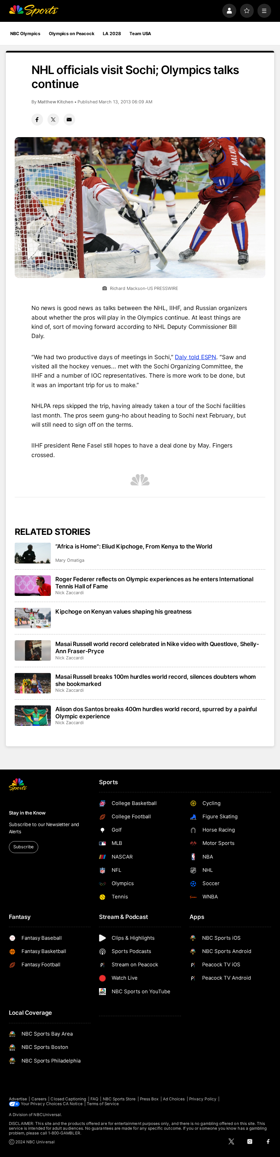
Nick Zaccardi (69, 592)
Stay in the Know (27, 813)
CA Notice (73, 1103)
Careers (38, 1099)
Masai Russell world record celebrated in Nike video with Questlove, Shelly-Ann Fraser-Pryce (157, 647)
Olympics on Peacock (71, 33)
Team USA (140, 33)
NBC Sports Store (119, 1099)
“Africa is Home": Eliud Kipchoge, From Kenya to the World (133, 546)
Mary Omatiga (69, 560)
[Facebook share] (37, 119)
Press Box (149, 1099)
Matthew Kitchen (55, 101)
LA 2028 (112, 33)
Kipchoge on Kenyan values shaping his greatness (123, 611)
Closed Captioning (68, 1099)
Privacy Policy (202, 1099)
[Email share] (69, 119)
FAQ (94, 1099)
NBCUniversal (47, 1114)
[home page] (33, 11)
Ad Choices (174, 1099)
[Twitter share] (53, 119)
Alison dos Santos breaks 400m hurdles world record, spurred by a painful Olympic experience (156, 712)
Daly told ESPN (195, 357)
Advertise (18, 1099)
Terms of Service (103, 1103)
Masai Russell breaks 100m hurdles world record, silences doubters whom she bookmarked (155, 680)
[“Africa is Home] (33, 553)
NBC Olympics (25, 33)
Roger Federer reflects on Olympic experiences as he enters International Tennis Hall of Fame (154, 582)
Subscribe (23, 846)
